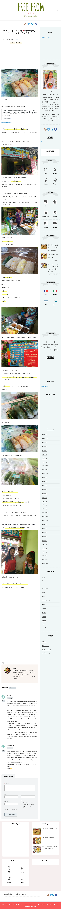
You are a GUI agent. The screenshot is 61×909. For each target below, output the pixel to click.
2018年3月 (44, 548)
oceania (55, 227)
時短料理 (51, 349)
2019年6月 (44, 489)
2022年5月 (44, 442)
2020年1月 (44, 462)
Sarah (17, 39)
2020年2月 (44, 458)
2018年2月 (44, 552)
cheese (44, 342)
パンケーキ (46, 349)
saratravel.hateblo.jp (6, 122)
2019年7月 (44, 485)
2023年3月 (44, 434)
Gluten (55, 173)
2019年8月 (44, 481)
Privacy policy (45, 386)
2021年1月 (44, 450)
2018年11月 (45, 516)
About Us (24, 894)
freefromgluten (50, 342)
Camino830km (45, 216)
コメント (7, 783)
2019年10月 (45, 473)
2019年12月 (45, 466)
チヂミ (57, 347)
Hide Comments (12, 687)
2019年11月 (45, 469)
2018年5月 (44, 540)
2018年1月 (44, 556)
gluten (56, 342)
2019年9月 (44, 477)
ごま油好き (44, 347)
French (45, 294)
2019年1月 (44, 509)
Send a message (45, 142)
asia (55, 206)
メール (23, 794)
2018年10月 (45, 520)
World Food (18, 42)
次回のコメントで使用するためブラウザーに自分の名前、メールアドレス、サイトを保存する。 (19, 806)
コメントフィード (46, 649)
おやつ (56, 344)
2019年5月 (44, 493)
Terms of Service (8, 894)
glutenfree (45, 344)
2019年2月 (44, 505)
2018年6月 (44, 536)
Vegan (54, 184)
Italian (55, 294)
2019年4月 (44, 497)
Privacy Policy (17, 894)
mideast (46, 227)
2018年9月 (44, 524)
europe (55, 216)
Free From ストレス (47, 600)
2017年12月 (45, 559)
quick (52, 344)
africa (45, 206)
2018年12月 (45, 512)
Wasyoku (55, 305)
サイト (6, 801)
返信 (3, 750)
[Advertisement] (19, 57)
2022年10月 (45, 438)
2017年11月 (45, 563)
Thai (46, 304)
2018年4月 (44, 544)
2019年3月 (44, 501)
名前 (5, 794)
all (42, 581)
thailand (12, 42)
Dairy (46, 173)
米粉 (56, 349)
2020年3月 (44, 454)
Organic (46, 184)
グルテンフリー (51, 347)
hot (49, 344)
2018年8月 (44, 528)
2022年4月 (44, 446)
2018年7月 (44, 532)
